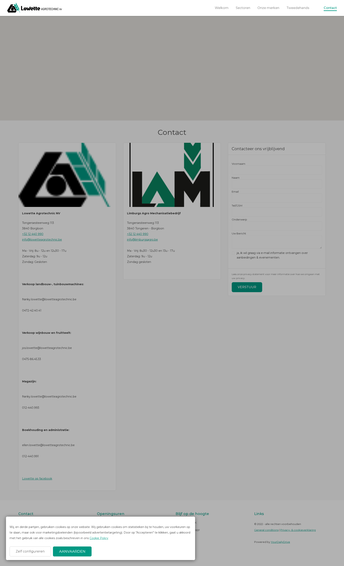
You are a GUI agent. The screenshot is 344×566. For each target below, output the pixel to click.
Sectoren (243, 8)
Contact (330, 8)
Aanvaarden (72, 551)
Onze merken (268, 8)
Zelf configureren (30, 551)
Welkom (222, 8)
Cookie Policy (99, 538)
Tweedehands (297, 8)
